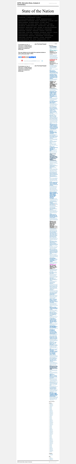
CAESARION (56, 20)
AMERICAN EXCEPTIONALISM (22, 20)
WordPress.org (51, 459)
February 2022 (51, 429)
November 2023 (51, 413)
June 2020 (51, 445)
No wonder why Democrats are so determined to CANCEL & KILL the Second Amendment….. (54, 317)
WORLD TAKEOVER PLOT (32, 40)
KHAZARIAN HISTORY (35, 30)
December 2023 (51, 412)
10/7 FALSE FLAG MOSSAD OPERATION (26, 15)
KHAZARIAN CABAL (29, 30)
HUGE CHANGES (40, 27)
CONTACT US (47, 22)
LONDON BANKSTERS (36, 32)
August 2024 (51, 406)
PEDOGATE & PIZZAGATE (21, 37)
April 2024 (51, 409)
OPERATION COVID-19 (32, 35)
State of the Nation (27, 54)
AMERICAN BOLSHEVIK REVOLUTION (46, 19)
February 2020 (51, 448)
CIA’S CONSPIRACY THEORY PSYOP (34, 22)
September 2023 (51, 414)
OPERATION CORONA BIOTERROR (23, 35)
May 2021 (51, 436)
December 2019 (51, 450)
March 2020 (51, 447)
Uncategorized (26, 63)
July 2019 (51, 451)
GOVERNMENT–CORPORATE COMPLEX (31, 25)
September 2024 (51, 405)
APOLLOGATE (37, 20)
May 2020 (51, 446)
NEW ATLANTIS (55, 32)
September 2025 (51, 403)
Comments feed (51, 458)
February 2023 (51, 420)
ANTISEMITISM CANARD (30, 20)
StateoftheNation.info (53, 52)
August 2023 (51, 415)
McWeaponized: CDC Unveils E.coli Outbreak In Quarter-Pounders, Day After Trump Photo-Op (53, 324)
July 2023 (51, 416)
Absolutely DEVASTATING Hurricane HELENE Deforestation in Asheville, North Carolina (53, 206)
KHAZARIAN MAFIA (42, 30)
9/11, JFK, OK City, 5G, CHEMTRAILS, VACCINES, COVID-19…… (27, 19)
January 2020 (51, 449)
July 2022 (51, 425)
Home (19, 15)
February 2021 (51, 439)
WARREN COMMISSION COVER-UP (23, 40)
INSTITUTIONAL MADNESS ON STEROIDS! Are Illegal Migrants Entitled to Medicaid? (53, 263)
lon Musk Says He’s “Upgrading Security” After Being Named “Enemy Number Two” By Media (54, 311)
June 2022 (51, 426)
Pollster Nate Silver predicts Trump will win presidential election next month (53, 152)
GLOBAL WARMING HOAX (21, 25)
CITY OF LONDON (42, 22)
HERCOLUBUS (52, 25)
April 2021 (51, 437)
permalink (32, 63)
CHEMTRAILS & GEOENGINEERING (23, 22)
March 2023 (51, 419)
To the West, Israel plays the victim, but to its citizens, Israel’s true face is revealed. (53, 371)
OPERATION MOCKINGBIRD (39, 35)
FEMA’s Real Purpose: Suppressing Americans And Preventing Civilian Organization (53, 140)
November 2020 (51, 441)
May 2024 (51, 408)
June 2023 (51, 417)
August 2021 (51, 434)
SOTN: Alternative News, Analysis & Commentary (28, 3)
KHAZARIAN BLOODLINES (21, 30)
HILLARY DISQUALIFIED (21, 27)
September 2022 (51, 424)
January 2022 (51, 430)
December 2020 (51, 440)
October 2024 (51, 404)
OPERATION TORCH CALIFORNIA (48, 35)
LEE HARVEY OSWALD (29, 32)
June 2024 (51, 407)
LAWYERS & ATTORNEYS (21, 32)
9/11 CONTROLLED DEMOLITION (30, 17)
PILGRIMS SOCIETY (36, 37)
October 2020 (51, 442)
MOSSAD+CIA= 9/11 (50, 32)
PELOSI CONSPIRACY (29, 37)
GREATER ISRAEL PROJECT (42, 25)
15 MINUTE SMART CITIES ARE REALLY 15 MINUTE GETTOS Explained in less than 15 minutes (53, 335)
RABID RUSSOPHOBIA (48, 37)
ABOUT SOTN (38, 19)
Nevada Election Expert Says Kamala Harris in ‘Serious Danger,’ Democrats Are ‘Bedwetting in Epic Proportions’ (54, 291)
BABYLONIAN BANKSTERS (43, 20)
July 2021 (51, 435)
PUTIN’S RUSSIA (42, 37)
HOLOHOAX (35, 27)
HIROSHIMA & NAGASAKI (29, 27)
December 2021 (51, 431)
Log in (50, 457)
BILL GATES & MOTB (51, 20)
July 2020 (51, 444)
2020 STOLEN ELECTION (51, 15)
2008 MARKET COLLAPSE (43, 15)
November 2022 (51, 422)
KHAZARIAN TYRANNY (48, 30)
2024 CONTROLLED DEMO (21, 17)
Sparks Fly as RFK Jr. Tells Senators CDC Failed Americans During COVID (53, 48)
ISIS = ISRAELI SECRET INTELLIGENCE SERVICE (50, 27)
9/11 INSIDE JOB (38, 17)
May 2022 (51, 427)
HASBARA (48, 25)
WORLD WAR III (39, 40)
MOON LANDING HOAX (43, 32)
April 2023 (51, 418)
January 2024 (51, 411)
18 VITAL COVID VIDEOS (36, 15)
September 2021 (51, 433)
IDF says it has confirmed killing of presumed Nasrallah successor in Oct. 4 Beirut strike (54, 373)
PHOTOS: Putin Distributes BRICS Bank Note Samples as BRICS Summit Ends (53, 80)
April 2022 (51, 428)
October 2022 (51, 423)
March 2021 (51, 438)
